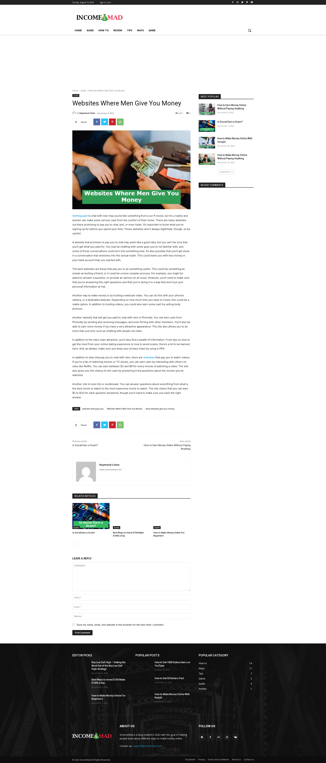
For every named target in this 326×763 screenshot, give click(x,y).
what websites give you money (160, 408)
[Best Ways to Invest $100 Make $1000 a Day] (131, 516)
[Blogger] (202, 737)
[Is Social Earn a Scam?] (91, 516)
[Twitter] (242, 2)
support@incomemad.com (147, 746)
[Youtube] (252, 2)
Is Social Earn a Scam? (85, 445)
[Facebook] (233, 2)
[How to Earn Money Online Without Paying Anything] (207, 109)
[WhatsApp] (120, 122)
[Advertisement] (163, 60)
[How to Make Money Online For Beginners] (172, 516)
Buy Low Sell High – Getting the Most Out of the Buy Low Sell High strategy (108, 665)
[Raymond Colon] (74, 113)
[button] (250, 30)
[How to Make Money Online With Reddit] (143, 698)
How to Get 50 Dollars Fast (169, 678)
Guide (83, 90)
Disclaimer (190, 759)
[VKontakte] (235, 737)
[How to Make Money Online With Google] (207, 142)
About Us (236, 759)
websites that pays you (93, 408)
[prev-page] (74, 544)
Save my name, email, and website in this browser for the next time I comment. (120, 624)
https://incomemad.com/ (110, 469)
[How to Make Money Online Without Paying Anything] (207, 159)
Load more (225, 171)
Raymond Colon (87, 113)
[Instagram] (238, 2)
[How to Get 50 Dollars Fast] (143, 682)
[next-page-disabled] (80, 544)
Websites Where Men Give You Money (124, 408)
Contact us (248, 759)
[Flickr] (218, 737)
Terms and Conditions (218, 759)
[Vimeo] (247, 2)
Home (75, 90)
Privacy (201, 759)
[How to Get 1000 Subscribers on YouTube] (143, 666)
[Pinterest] (112, 122)
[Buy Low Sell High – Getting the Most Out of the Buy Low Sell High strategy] (80, 666)
